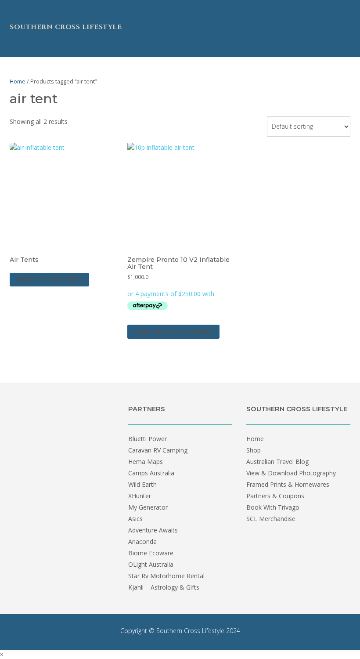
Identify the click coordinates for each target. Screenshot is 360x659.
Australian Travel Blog (277, 461)
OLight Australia (150, 564)
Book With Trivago (272, 507)
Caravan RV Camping (157, 450)
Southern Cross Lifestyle (66, 27)
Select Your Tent (49, 279)
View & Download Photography (291, 473)
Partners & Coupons (275, 496)
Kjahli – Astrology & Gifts (163, 587)
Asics (135, 518)
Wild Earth (142, 484)
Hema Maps (145, 461)
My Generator (148, 507)
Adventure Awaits (153, 530)
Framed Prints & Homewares (287, 484)
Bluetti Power (147, 439)
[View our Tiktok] (13, 10)
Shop (253, 450)
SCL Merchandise (270, 518)
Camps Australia (151, 473)
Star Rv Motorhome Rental (166, 576)
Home (17, 81)
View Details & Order (173, 332)
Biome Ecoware (150, 553)
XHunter (139, 496)
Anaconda (142, 541)
